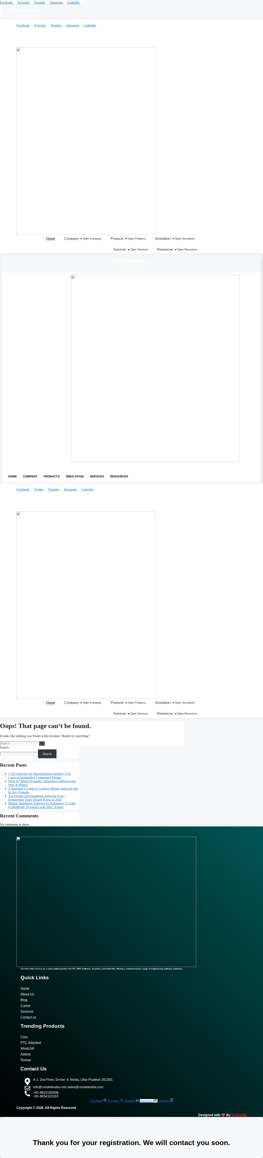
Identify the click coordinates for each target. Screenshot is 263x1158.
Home (12, 476)
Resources (119, 476)
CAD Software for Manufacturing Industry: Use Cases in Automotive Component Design (39, 775)
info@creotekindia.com (25, 9)
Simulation (75, 476)
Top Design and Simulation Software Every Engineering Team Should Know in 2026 (36, 797)
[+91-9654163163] (35, 507)
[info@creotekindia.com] (2, 9)
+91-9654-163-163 (20, 17)
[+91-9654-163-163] (2, 16)
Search (4, 747)
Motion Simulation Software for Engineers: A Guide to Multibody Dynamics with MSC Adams (42, 805)
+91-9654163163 (52, 508)
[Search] (42, 743)
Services (97, 476)
